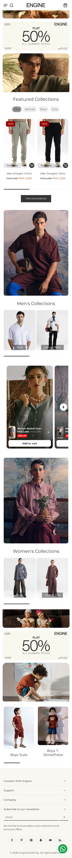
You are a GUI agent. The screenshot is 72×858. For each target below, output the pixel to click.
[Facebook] (12, 840)
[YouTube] (50, 840)
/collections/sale (9, 1)
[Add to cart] (32, 165)
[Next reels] (63, 407)
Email (9, 817)
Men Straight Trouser (19, 173)
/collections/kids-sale (12, 611)
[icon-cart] (64, 5)
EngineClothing (29, 852)
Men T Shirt (53, 173)
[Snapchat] (41, 840)
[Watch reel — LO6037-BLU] (30, 407)
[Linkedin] (60, 840)
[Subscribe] (63, 817)
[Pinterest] (22, 840)
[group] (20, 330)
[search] (11, 5)
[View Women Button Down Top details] (48, 432)
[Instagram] (31, 840)
